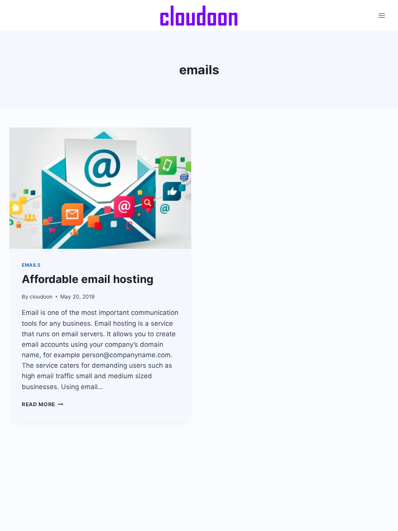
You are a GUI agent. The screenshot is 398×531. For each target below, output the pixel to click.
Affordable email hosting (88, 279)
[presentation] (100, 188)
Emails (31, 265)
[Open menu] (381, 15)
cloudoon (41, 296)
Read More (42, 404)
